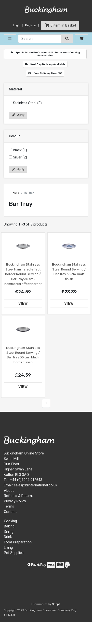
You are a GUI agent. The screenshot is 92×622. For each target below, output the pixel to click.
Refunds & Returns (19, 496)
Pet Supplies (14, 553)
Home (16, 192)
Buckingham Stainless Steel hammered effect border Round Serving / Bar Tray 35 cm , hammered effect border (23, 274)
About (9, 491)
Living (8, 548)
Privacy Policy (15, 501)
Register (30, 25)
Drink (8, 537)
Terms (9, 506)
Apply (20, 115)
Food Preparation (18, 542)
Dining (8, 532)
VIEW (23, 303)
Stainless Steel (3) (27, 103)
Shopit (56, 604)
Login (16, 25)
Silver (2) (20, 157)
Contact (10, 512)
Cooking (10, 521)
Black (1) (20, 150)
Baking (9, 526)
